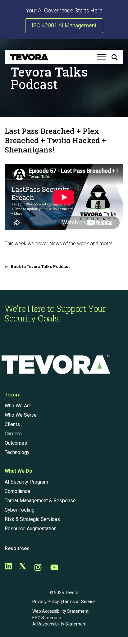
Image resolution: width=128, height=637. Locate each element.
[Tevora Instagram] (38, 568)
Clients (12, 424)
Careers (13, 434)
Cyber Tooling (19, 510)
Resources (17, 548)
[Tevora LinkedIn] (8, 568)
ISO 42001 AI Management (64, 25)
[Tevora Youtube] (54, 568)
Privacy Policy (45, 601)
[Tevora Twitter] (22, 568)
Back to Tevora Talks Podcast (40, 266)
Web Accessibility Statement (60, 611)
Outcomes (16, 443)
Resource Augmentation (31, 529)
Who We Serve (21, 415)
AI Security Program (26, 482)
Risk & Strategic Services (32, 519)
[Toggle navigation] (101, 57)
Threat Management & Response (40, 501)
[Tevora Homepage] (29, 57)
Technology (17, 452)
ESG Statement (47, 617)
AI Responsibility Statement (59, 623)
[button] (115, 58)
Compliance (17, 491)
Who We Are (18, 406)
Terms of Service (79, 601)
